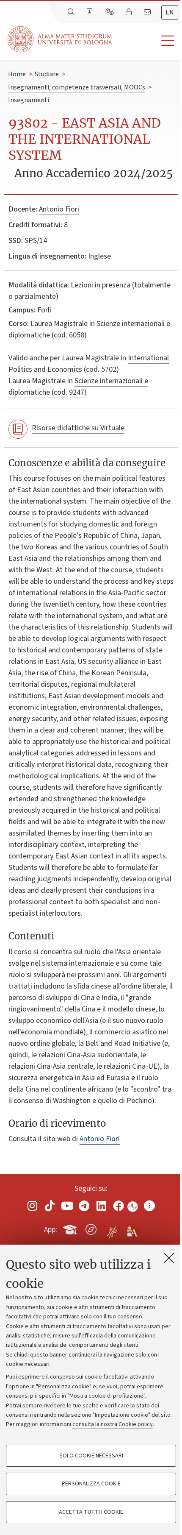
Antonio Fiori (59, 209)
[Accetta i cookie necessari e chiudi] (169, 1258)
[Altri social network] (149, 1205)
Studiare (47, 74)
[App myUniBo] (71, 1228)
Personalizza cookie (91, 1483)
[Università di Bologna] (60, 39)
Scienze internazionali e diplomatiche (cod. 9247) (78, 387)
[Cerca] (72, 12)
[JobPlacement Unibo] (112, 1228)
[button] (147, 40)
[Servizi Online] (110, 12)
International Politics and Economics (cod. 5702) (88, 364)
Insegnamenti (28, 100)
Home (17, 74)
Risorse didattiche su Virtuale (78, 428)
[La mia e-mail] (148, 12)
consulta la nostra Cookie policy (112, 1424)
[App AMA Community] (132, 1229)
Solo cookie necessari (91, 1455)
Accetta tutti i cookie (91, 1512)
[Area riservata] (129, 12)
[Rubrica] (90, 12)
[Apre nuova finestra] (33, 1205)
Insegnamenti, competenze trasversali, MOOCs (76, 87)
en (169, 12)
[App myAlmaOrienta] (91, 1228)
